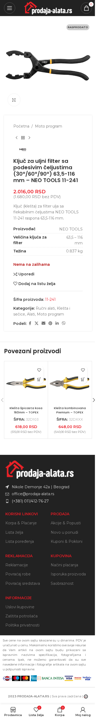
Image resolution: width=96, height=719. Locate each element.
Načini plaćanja (64, 565)
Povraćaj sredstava (22, 583)
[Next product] (29, 137)
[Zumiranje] (14, 100)
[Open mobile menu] (9, 8)
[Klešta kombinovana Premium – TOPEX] (69, 383)
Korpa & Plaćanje (21, 523)
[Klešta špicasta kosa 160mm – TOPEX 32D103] (26, 383)
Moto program (48, 126)
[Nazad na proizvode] (23, 137)
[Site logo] (48, 7)
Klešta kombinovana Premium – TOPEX (70, 410)
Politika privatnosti (22, 625)
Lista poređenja (19, 541)
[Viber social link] (63, 323)
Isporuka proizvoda (68, 574)
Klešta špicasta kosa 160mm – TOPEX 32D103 (26, 412)
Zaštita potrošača (21, 616)
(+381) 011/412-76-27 (30, 501)
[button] (39, 379)
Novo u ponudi (64, 532)
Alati (31, 314)
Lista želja (14, 532)
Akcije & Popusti (66, 523)
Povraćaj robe (18, 574)
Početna (21, 126)
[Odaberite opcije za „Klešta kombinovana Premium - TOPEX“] (82, 379)
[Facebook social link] (30, 323)
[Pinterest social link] (50, 323)
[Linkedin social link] (57, 323)
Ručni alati (45, 308)
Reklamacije (16, 565)
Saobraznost (62, 583)
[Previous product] (16, 137)
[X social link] (36, 323)
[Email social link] (43, 323)
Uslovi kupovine (19, 607)
